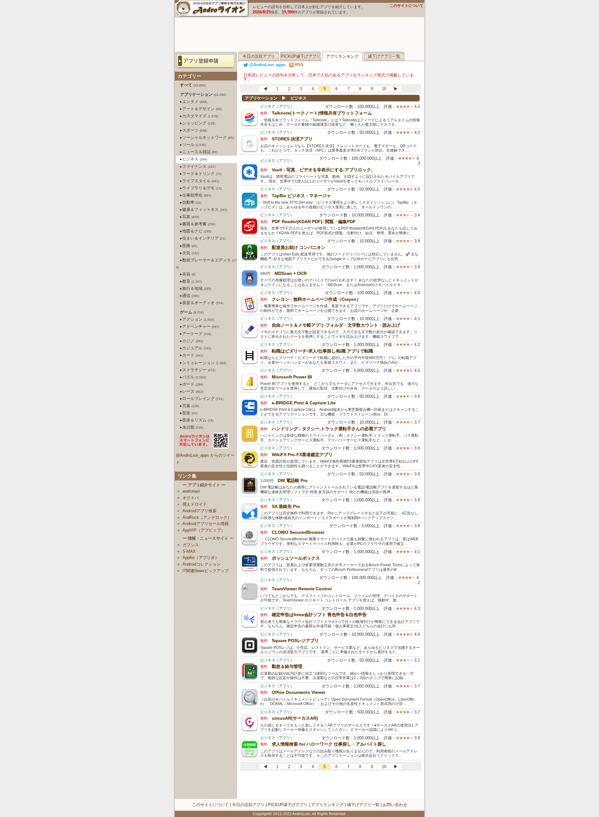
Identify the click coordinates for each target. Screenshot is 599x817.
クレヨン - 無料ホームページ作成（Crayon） (316, 299)
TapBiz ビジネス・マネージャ (301, 195)
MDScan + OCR (291, 273)
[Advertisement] (299, 35)
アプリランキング (342, 56)
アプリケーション (261, 98)
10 (384, 88)
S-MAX (189, 551)
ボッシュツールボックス (296, 558)
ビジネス (298, 98)
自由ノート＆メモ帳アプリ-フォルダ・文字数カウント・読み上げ (336, 325)
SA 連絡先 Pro (286, 506)
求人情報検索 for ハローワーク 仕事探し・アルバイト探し (329, 744)
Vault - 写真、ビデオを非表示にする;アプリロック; (322, 169)
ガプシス (191, 544)
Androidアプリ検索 (200, 510)
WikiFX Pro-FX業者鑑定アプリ (302, 454)
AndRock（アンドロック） (207, 517)
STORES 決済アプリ (292, 138)
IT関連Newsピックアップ (206, 570)
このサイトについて (406, 5)
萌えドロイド (195, 504)
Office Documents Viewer (298, 692)
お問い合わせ (395, 804)
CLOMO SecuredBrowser (298, 532)
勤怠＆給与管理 (287, 666)
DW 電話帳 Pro (293, 480)
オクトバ (191, 497)
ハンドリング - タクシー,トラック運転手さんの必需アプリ (329, 428)
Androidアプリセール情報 (206, 523)
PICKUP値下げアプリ (300, 56)
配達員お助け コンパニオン (298, 247)
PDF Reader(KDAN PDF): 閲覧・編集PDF (314, 221)
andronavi (191, 491)
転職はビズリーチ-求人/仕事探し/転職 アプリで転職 (322, 350)
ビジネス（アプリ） (277, 106)
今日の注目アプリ (258, 56)
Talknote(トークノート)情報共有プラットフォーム (322, 112)
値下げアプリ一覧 (384, 56)
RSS (299, 64)
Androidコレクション (202, 564)
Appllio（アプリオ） (201, 557)
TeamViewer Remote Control (302, 588)
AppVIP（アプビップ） (204, 530)
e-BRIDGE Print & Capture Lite (304, 402)
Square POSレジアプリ (295, 640)
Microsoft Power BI (292, 376)
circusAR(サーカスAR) (295, 718)
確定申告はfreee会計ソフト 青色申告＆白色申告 (319, 614)
